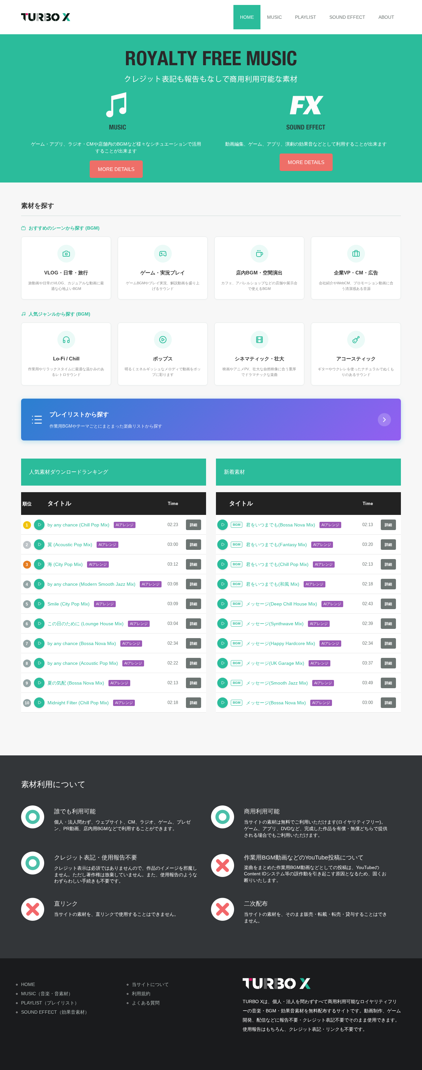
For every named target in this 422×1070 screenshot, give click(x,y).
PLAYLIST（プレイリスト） (50, 1002)
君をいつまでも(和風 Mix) (272, 584)
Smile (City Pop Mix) (68, 603)
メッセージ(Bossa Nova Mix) (276, 702)
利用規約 (141, 993)
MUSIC (274, 17)
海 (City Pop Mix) (65, 564)
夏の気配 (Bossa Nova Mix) (75, 683)
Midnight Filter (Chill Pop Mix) (78, 702)
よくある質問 (146, 1002)
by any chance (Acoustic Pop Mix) (82, 663)
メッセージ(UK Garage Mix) (275, 663)
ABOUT (386, 17)
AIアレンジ (125, 525)
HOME (247, 17)
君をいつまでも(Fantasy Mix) (276, 544)
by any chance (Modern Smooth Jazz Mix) (91, 584)
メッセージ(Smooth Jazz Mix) (277, 683)
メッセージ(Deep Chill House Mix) (281, 603)
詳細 (193, 525)
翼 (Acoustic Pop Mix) (69, 544)
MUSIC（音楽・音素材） (47, 993)
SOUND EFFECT (347, 17)
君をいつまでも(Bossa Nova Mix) (280, 524)
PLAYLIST (305, 17)
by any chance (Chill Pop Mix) (78, 524)
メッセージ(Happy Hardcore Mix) (280, 643)
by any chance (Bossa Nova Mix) (81, 643)
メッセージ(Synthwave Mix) (275, 623)
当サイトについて (150, 984)
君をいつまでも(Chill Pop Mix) (277, 564)
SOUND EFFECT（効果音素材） (55, 1012)
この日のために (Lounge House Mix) (85, 623)
